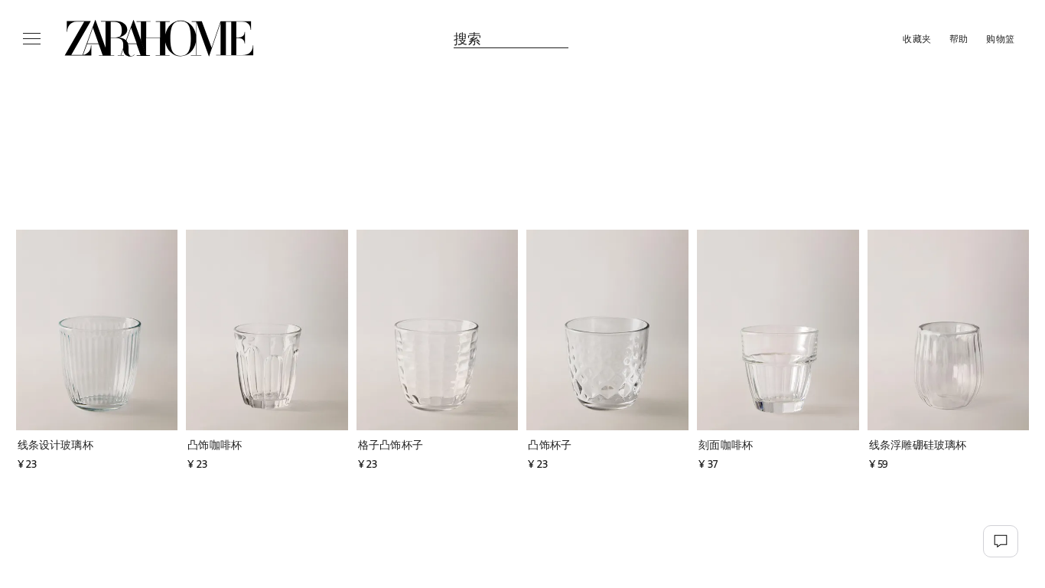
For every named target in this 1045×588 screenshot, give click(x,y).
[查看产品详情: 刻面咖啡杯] (778, 330)
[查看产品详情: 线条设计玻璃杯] (97, 330)
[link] (159, 38)
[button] (104, 444)
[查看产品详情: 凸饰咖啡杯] (267, 330)
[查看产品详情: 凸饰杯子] (607, 330)
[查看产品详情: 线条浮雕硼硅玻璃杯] (949, 330)
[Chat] (1000, 541)
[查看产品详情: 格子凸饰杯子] (437, 330)
